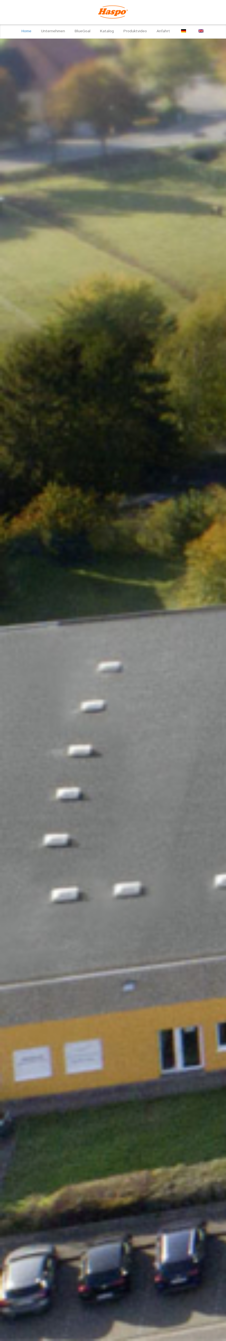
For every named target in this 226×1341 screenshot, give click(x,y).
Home (26, 31)
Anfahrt (163, 31)
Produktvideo (135, 31)
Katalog (107, 31)
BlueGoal (82, 31)
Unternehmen (53, 31)
